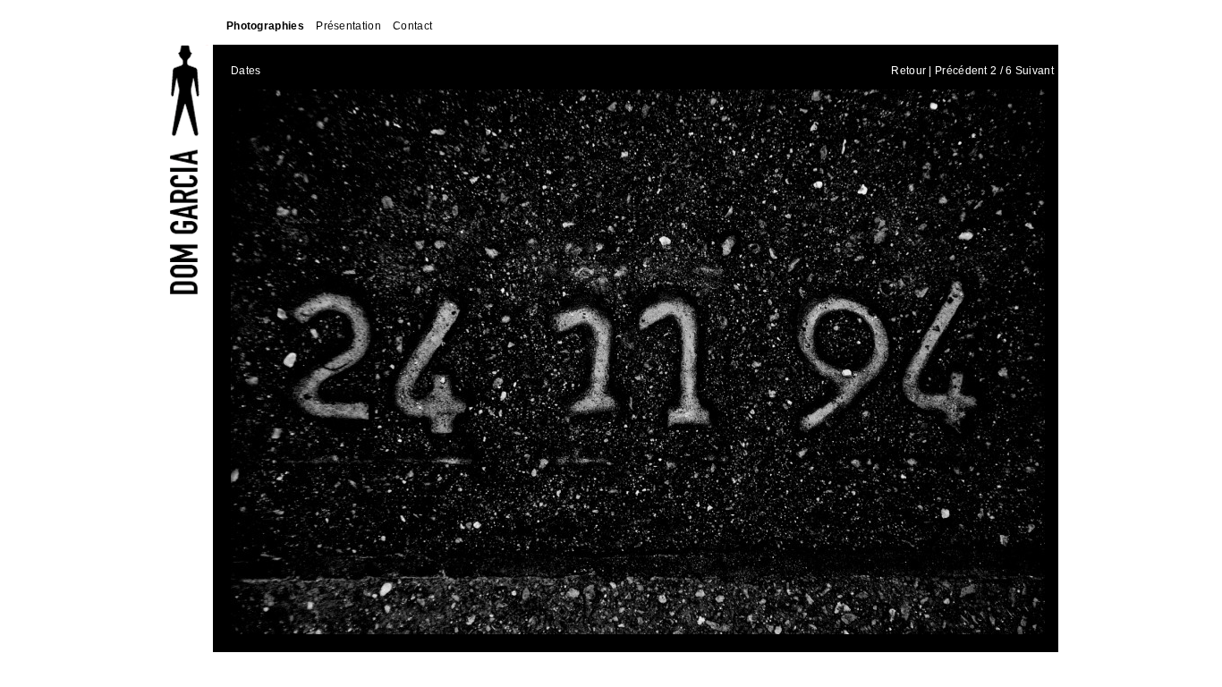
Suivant (1034, 70)
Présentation (348, 26)
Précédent (961, 70)
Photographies (265, 26)
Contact (412, 26)
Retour (908, 70)
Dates (246, 70)
